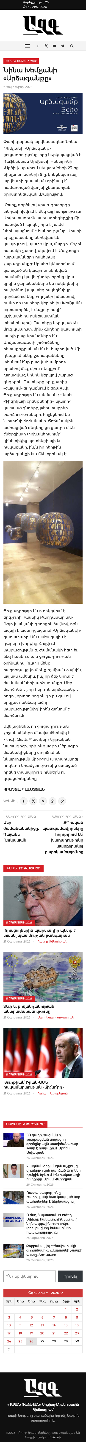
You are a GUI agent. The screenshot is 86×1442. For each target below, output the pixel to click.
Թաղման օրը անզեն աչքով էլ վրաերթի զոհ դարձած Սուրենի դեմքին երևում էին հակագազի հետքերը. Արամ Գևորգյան (53, 1172)
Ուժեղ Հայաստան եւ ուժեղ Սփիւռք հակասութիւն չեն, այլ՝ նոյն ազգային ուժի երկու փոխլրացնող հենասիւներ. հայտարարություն (51, 1223)
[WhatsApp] (52, 801)
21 (54, 1333)
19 (31, 1333)
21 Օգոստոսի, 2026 (19, 922)
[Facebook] (24, 801)
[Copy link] (62, 801)
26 (31, 1341)
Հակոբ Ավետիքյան (52, 941)
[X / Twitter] (33, 801)
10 (9, 1325)
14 (54, 1325)
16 (77, 1325)
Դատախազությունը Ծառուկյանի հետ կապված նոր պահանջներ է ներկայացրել (53, 1197)
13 (42, 1325)
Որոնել (70, 1276)
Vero (55, 1437)
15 (65, 1325)
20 (42, 1333)
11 (20, 1325)
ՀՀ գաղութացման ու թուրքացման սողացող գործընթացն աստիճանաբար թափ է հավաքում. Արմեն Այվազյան (52, 1144)
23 (77, 1333)
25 (20, 1341)
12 (31, 1325)
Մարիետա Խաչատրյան (56, 1017)
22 (66, 1333)
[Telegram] (43, 801)
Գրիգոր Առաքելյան (53, 1093)
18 (20, 1333)
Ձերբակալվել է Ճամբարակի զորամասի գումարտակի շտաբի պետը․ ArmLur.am (54, 1250)
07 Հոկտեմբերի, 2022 (21, 61)
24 (9, 1341)
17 (9, 1333)
